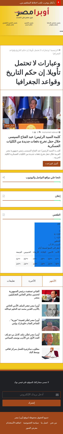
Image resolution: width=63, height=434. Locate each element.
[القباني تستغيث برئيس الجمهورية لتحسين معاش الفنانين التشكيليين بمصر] (51, 296)
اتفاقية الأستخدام (13, 423)
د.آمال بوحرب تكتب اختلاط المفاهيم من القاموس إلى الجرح (29, 3)
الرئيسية (54, 50)
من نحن (53, 423)
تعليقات (11, 281)
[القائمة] (61, 31)
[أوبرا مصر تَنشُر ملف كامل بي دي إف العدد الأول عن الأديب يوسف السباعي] (51, 339)
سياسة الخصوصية (31, 423)
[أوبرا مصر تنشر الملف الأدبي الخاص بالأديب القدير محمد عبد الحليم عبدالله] (51, 310)
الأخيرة (32, 281)
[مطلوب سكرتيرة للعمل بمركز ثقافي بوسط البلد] (51, 354)
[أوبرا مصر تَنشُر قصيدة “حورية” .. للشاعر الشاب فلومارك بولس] (51, 325)
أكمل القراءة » (51, 163)
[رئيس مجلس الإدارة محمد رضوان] (31, 17)
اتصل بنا (44, 423)
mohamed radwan (50, 132)
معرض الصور (31, 428)
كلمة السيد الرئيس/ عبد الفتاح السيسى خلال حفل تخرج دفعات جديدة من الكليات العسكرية (33, 141)
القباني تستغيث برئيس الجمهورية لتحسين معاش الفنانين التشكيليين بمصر (24, 294)
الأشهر (52, 281)
